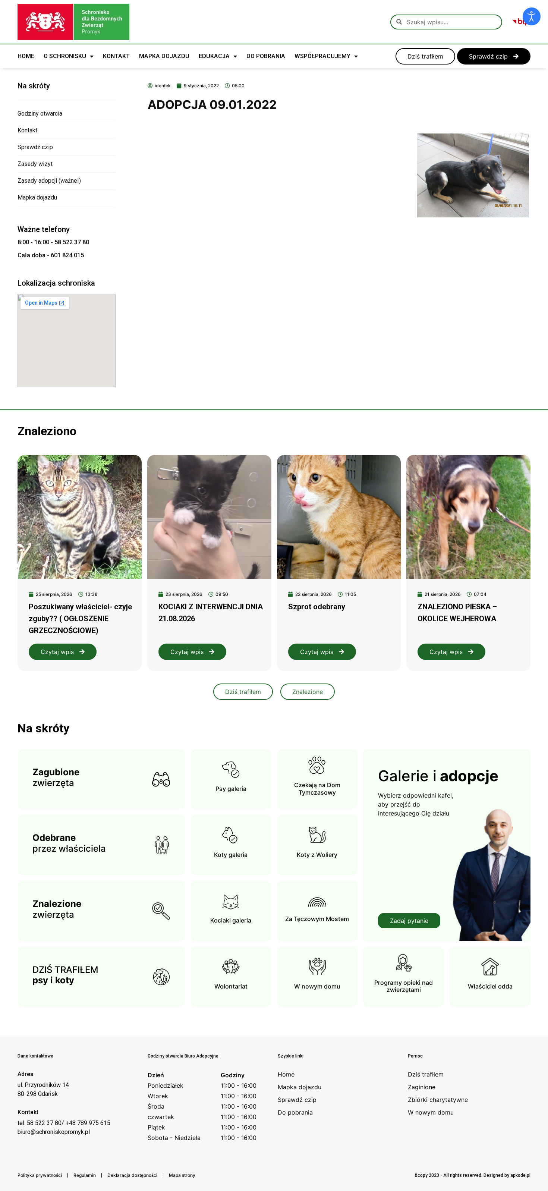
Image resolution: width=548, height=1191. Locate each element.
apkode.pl (520, 1175)
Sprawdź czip (35, 147)
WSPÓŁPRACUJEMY (322, 56)
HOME (26, 56)
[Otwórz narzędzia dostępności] (532, 16)
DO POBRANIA (265, 56)
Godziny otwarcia (40, 113)
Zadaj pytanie (409, 920)
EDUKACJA (214, 56)
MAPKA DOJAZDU (164, 56)
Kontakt (27, 130)
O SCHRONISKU (65, 56)
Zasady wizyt (35, 163)
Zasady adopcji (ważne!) (49, 180)
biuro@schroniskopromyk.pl (54, 1131)
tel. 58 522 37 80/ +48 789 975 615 (64, 1122)
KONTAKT (116, 56)
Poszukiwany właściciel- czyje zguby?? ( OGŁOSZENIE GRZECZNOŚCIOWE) (80, 618)
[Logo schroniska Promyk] (73, 22)
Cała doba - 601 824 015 (51, 255)
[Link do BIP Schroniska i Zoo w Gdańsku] (520, 22)
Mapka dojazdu (37, 197)
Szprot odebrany (316, 606)
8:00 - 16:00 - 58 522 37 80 (53, 242)
